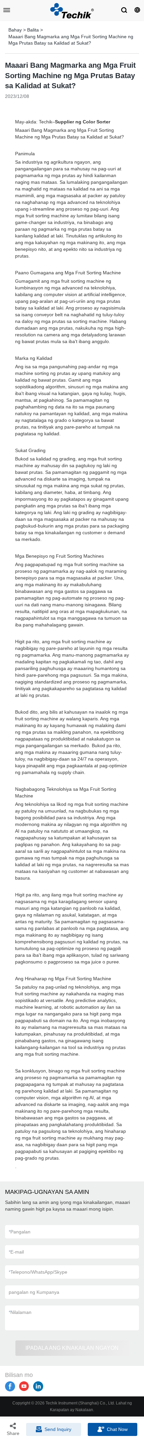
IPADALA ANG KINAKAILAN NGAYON (72, 1348)
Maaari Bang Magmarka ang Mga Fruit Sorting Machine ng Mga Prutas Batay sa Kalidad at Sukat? (70, 40)
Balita (33, 30)
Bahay (15, 30)
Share (13, 1433)
